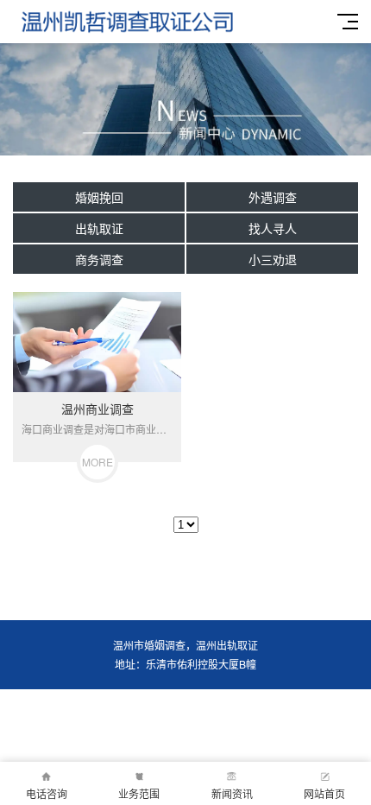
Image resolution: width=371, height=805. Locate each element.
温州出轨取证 (227, 644)
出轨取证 (99, 228)
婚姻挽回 (99, 197)
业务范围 (139, 793)
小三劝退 (272, 259)
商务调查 (99, 259)
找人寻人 (272, 228)
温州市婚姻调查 (149, 644)
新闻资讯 (232, 793)
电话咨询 (46, 793)
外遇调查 (272, 197)
